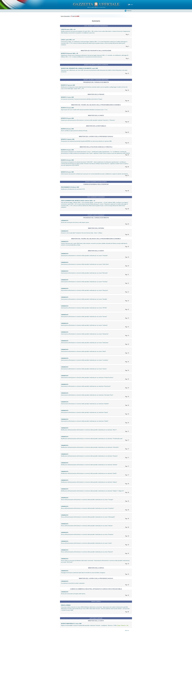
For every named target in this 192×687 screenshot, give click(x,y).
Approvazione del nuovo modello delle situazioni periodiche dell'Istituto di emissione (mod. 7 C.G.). (95, 110)
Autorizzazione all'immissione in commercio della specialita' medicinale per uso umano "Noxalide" (95, 300)
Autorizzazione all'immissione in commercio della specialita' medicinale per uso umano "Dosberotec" (95, 343)
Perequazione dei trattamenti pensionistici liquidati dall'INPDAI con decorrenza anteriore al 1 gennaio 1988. (95, 142)
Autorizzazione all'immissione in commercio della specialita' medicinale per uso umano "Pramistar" (95, 282)
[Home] (96, 4)
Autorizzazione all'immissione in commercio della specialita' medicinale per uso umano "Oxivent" (95, 369)
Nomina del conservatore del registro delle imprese (95, 594)
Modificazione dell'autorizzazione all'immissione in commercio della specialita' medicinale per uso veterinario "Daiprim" (95, 482)
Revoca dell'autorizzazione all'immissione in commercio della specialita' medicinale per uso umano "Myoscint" (95, 552)
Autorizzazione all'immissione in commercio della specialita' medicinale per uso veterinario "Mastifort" (95, 404)
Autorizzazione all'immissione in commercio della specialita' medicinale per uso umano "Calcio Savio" (95, 265)
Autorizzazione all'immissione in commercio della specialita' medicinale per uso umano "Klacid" (95, 352)
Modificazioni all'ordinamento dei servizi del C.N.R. (95, 189)
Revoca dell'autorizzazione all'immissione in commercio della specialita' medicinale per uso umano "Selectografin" (95, 517)
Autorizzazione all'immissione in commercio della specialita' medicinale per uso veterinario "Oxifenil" (95, 421)
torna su (127, 630)
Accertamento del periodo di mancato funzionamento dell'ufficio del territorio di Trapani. (95, 99)
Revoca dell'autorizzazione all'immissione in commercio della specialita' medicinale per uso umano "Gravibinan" (95, 509)
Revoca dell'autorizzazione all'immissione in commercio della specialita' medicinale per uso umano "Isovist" (95, 544)
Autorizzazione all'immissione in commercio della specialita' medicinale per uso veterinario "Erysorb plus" (95, 387)
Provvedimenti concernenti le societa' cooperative (95, 584)
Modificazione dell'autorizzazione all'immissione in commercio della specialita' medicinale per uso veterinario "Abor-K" (95, 430)
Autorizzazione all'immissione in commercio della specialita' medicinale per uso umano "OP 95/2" (95, 308)
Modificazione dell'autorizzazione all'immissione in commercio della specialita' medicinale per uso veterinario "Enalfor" (95, 474)
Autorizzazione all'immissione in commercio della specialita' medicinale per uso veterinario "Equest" (95, 413)
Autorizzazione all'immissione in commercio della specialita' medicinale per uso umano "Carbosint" (95, 326)
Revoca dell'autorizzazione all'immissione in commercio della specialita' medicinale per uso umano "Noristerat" (95, 535)
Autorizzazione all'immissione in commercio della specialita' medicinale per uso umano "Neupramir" (95, 291)
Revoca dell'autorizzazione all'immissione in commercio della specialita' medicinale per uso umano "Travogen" (95, 500)
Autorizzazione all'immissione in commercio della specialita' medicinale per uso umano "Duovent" (95, 317)
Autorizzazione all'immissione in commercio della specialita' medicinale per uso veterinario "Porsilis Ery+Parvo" (95, 378)
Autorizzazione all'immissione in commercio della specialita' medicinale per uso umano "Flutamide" (95, 256)
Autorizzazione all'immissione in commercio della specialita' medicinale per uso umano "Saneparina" (95, 334)
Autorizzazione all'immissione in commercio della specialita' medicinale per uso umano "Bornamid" (95, 273)
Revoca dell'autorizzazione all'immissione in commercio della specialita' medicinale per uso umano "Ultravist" (95, 526)
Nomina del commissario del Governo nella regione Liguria (95, 223)
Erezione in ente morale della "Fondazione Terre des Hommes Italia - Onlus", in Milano (95, 233)
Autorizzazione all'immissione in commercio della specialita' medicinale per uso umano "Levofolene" (95, 361)
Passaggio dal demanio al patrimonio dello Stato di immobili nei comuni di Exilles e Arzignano (95, 573)
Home (131, 4)
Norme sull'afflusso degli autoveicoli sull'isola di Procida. (95, 131)
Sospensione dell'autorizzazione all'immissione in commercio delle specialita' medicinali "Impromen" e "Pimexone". (95, 121)
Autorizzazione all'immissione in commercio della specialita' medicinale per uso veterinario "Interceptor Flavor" (95, 395)
